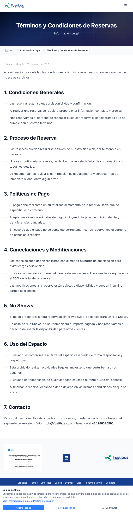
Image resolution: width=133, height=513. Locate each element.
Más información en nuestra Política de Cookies (28, 501)
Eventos (69, 482)
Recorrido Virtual (93, 482)
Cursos (58, 482)
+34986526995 (103, 423)
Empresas (46, 482)
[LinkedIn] (66, 458)
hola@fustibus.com (58, 423)
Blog (79, 482)
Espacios (22, 482)
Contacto (110, 482)
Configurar (111, 507)
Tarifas (34, 482)
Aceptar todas (23, 507)
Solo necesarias (66, 507)
